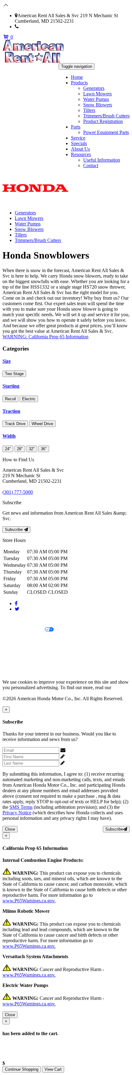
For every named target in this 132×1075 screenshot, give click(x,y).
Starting (10, 386)
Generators (93, 88)
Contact (90, 165)
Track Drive (15, 423)
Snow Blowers (97, 104)
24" (8, 449)
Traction (11, 411)
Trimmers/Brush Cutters (106, 115)
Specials (79, 143)
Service (78, 137)
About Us (80, 149)
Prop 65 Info (14, 661)
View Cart (53, 1069)
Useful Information (101, 160)
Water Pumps (96, 99)
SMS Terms (13, 650)
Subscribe (14, 529)
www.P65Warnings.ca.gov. (29, 900)
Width (9, 436)
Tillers (89, 110)
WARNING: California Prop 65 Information (45, 336)
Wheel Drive (42, 423)
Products (79, 82)
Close (10, 829)
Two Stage (14, 373)
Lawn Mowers (97, 93)
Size (6, 361)
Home (77, 77)
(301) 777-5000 (34, 26)
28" (20, 449)
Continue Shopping (21, 1069)
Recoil (10, 399)
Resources (81, 154)
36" (44, 449)
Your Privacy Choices (23, 629)
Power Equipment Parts (106, 132)
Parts (75, 126)
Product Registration (103, 121)
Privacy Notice (16, 619)
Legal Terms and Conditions (29, 640)
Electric (29, 399)
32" (32, 449)
